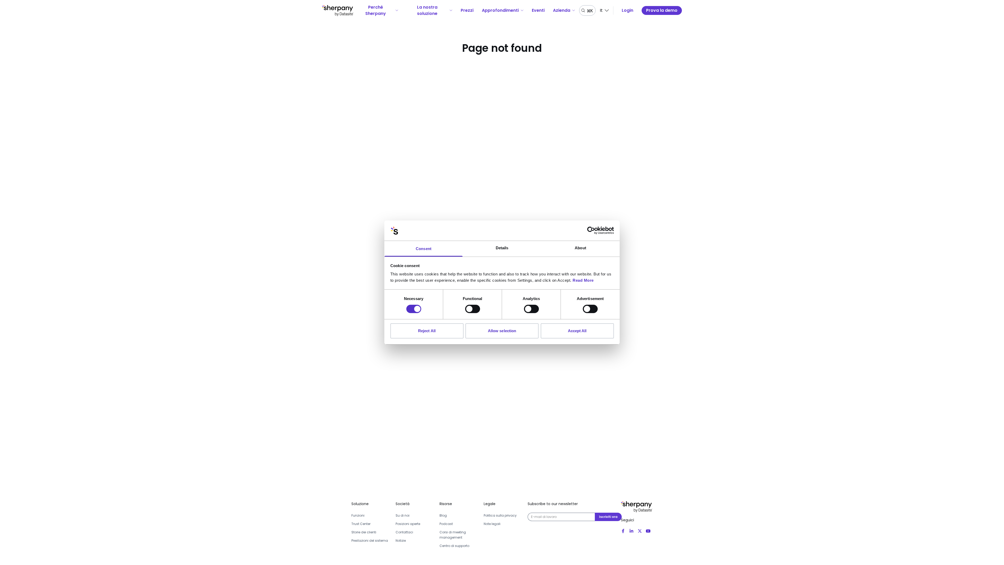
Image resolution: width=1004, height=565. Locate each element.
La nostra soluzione (427, 10)
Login (627, 10)
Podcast (446, 524)
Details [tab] (502, 248)
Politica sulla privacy (500, 515)
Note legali (492, 524)
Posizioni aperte (408, 524)
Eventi (538, 10)
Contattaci (404, 532)
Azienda (561, 10)
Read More (583, 280)
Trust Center (360, 524)
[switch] (472, 309)
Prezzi (467, 10)
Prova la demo (661, 10)
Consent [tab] (423, 248)
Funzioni (357, 515)
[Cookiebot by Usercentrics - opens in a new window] (591, 230)
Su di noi (402, 515)
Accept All (577, 331)
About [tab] (580, 248)
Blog (443, 515)
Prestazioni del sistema (369, 540)
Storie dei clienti (363, 532)
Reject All (427, 331)
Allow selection (502, 331)
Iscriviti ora (608, 517)
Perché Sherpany (375, 10)
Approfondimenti (500, 10)
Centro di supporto (454, 546)
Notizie (401, 540)
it (601, 10)
